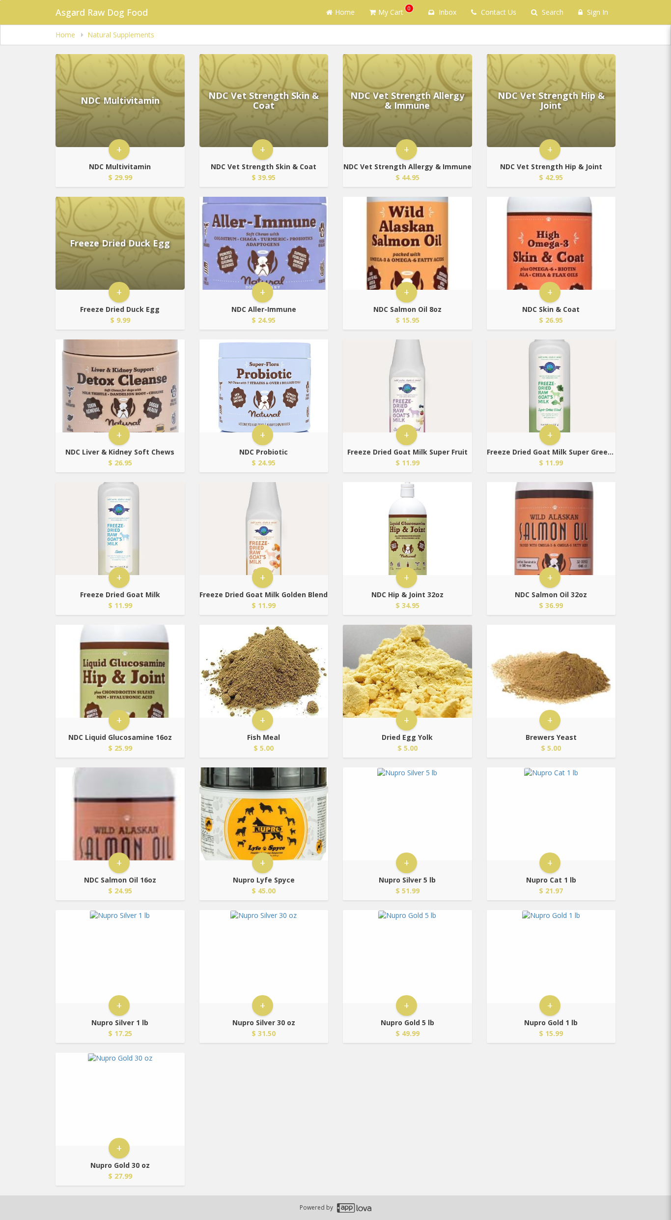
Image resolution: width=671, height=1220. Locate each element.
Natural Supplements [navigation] (120, 34)
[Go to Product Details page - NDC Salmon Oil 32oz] (551, 528)
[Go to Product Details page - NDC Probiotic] (264, 385)
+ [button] (119, 149)
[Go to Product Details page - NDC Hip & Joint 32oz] (407, 528)
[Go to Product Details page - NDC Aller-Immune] (264, 243)
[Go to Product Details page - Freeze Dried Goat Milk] (120, 528)
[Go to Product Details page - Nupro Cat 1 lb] (551, 813)
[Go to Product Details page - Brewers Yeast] (551, 671)
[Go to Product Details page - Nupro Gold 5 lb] (407, 956)
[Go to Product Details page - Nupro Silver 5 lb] (407, 813)
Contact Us (497, 12)
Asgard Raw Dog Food (102, 12)
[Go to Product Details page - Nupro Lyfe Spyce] (264, 813)
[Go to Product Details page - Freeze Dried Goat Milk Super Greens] (551, 385)
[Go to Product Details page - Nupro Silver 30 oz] (264, 956)
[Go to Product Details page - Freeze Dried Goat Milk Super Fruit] (407, 385)
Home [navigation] (66, 34)
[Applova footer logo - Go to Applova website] (354, 1208)
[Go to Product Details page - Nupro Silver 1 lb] (120, 956)
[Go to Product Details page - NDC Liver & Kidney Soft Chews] (120, 385)
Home (345, 12)
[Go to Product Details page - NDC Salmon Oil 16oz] (120, 813)
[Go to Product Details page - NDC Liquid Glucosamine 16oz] (120, 671)
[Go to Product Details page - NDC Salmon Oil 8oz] (407, 243)
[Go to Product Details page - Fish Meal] (264, 671)
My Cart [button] (394, 10)
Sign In (596, 12)
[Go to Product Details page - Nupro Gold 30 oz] (120, 1099)
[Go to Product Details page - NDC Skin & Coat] (551, 243)
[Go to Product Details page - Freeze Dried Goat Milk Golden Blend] (264, 528)
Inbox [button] (446, 12)
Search (551, 12)
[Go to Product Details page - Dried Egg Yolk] (407, 671)
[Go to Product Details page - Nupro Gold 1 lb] (551, 956)
